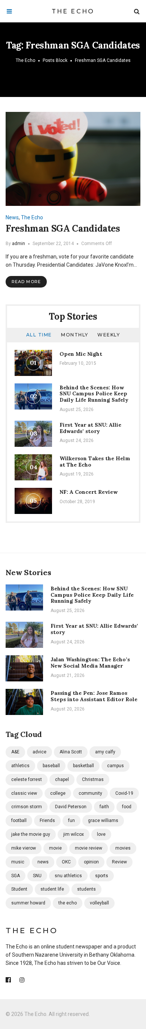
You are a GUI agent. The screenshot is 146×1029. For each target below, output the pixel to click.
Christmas (93, 779)
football (19, 820)
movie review (88, 848)
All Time (39, 335)
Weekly (108, 335)
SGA (15, 875)
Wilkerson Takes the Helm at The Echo (95, 461)
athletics (20, 765)
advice (39, 752)
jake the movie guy (30, 834)
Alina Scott (71, 752)
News (12, 217)
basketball (83, 765)
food (126, 806)
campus (115, 765)
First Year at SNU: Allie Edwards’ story (90, 427)
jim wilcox (73, 834)
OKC (66, 862)
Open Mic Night (81, 354)
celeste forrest (26, 779)
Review (119, 862)
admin (18, 243)
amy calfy (105, 752)
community (90, 793)
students (86, 889)
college (58, 793)
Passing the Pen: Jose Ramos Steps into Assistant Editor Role (94, 696)
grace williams (103, 820)
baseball (51, 765)
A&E (15, 752)
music (17, 862)
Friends (47, 820)
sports (101, 875)
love (101, 834)
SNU (37, 875)
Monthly (74, 335)
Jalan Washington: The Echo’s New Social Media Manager (90, 662)
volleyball (99, 903)
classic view (24, 793)
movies (123, 848)
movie (55, 848)
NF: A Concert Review (89, 492)
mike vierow (23, 848)
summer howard (28, 903)
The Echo (73, 11)
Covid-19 (124, 793)
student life (52, 889)
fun (71, 820)
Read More (26, 281)
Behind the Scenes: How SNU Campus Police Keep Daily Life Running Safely (94, 394)
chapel (62, 779)
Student (19, 889)
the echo (67, 903)
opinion (91, 862)
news (43, 862)
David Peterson (70, 806)
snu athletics (68, 875)
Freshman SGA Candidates (63, 228)
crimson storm (26, 806)
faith (104, 806)
